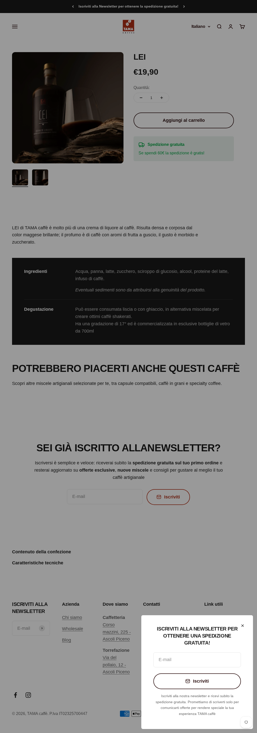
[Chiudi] (242, 625)
